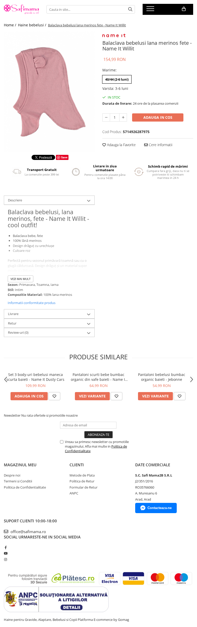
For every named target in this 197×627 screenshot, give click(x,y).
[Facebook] (5, 547)
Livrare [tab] (13, 313)
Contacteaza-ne (159, 508)
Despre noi (12, 475)
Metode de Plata (82, 475)
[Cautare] (130, 9)
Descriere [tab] (15, 200)
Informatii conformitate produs (31, 302)
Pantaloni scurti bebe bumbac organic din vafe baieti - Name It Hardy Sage (98, 377)
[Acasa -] (21, 9)
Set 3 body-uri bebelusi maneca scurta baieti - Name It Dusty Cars (35, 377)
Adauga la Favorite (121, 144)
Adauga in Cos (157, 117)
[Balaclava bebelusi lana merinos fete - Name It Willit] (49, 91)
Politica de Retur (82, 481)
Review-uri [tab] (18, 332)
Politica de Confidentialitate (25, 487)
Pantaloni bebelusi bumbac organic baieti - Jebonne (161, 377)
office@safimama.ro (27, 531)
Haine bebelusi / (32, 25)
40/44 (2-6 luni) (117, 79)
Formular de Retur (83, 487)
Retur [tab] (12, 323)
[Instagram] (5, 559)
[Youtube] (5, 553)
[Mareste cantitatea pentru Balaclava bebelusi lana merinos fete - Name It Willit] (123, 117)
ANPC (74, 493)
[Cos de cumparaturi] (183, 9)
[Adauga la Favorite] (54, 396)
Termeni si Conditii (18, 481)
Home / (10, 25)
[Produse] (150, 10)
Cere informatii (160, 144)
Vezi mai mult (21, 279)
